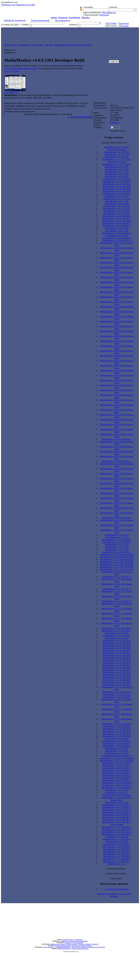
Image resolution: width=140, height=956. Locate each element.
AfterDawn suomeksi (72, 944)
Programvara (63, 17)
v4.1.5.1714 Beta (11, 71)
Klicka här (104, 15)
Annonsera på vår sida (25, 5)
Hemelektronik (74, 17)
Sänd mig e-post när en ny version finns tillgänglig (114, 895)
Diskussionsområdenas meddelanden (82, 945)
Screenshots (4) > (11, 92)
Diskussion (85, 17)
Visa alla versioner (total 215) (114, 142)
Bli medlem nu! (109, 12)
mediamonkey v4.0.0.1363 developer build (72, 45)
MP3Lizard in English (85, 944)
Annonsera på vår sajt (63, 947)
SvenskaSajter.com (67, 939)
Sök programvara (62, 20)
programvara (24, 45)
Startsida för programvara (15, 20)
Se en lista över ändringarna (117, 889)
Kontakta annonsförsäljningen (80, 948)
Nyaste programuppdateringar (63, 945)
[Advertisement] (70, 35)
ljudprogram (38, 45)
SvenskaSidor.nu (78, 939)
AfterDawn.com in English (57, 944)
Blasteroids (95, 944)
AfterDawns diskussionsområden (79, 941)
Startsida (54, 17)
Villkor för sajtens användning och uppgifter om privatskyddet (88, 947)
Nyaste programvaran (40, 20)
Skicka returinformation (64, 948)
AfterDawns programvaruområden (74, 942)
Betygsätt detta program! (81, 117)
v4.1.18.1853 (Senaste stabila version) (20, 68)
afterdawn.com (10, 45)
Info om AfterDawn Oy (49, 947)
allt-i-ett (49, 45)
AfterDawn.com (8, 5)
